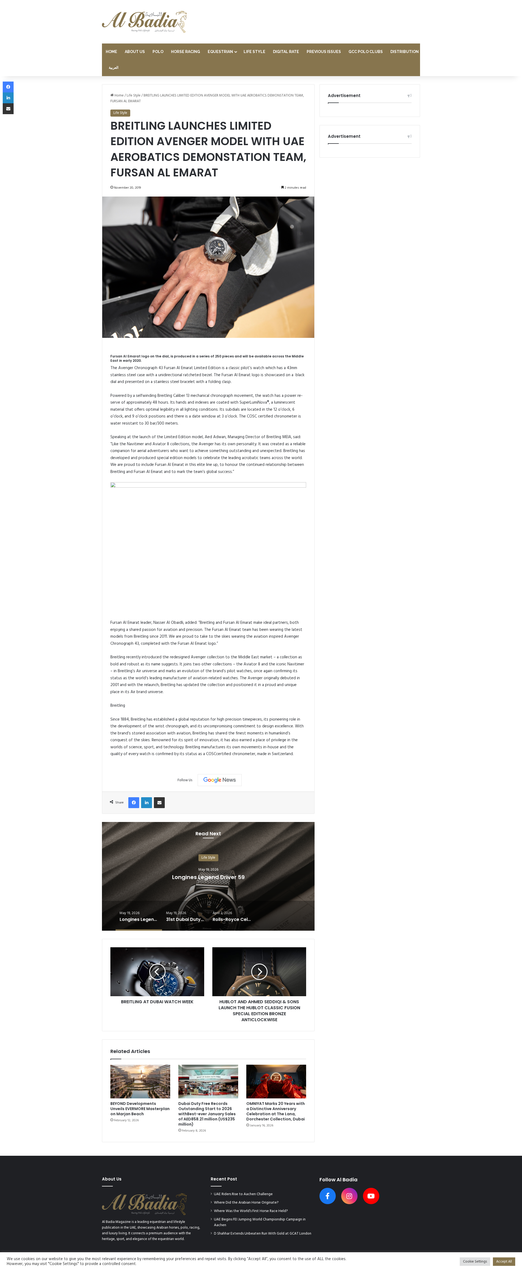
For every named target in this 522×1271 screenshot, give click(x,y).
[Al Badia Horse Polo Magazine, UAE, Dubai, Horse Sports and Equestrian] (144, 22)
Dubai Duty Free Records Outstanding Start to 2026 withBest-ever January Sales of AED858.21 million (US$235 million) (207, 1114)
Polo (158, 51)
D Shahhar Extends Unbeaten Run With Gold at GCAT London (262, 1233)
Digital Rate (286, 51)
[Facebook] (133, 802)
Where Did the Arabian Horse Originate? (246, 1202)
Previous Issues (324, 51)
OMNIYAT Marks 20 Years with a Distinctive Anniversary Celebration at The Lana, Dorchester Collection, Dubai (275, 1111)
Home (111, 51)
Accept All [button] (504, 1261)
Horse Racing (185, 51)
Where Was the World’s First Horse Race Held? (251, 1211)
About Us (135, 51)
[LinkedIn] (146, 802)
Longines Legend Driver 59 (208, 877)
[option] (208, 876)
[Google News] (220, 780)
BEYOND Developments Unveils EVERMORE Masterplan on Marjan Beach (140, 1109)
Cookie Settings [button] (475, 1261)
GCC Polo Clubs (366, 51)
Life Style (254, 51)
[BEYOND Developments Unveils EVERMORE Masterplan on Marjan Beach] (140, 1081)
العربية (114, 68)
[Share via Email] (159, 802)
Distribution (404, 51)
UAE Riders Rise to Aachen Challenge (243, 1194)
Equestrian (220, 51)
